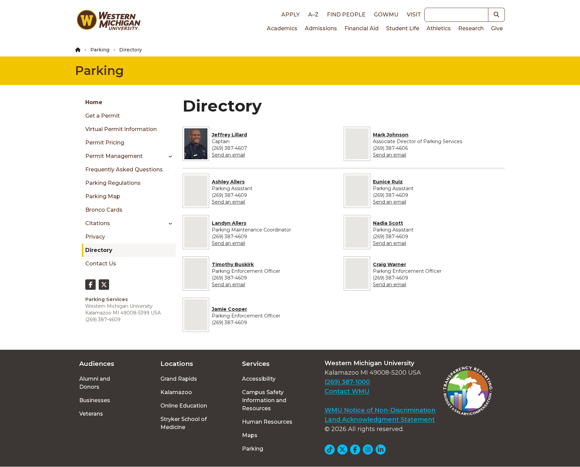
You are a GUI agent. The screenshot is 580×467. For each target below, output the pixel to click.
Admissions (321, 28)
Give (497, 28)
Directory (98, 250)
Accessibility (259, 379)
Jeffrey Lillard (229, 135)
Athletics (439, 28)
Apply (290, 14)
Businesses (94, 400)
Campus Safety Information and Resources (264, 400)
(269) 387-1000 (347, 382)
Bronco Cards (104, 210)
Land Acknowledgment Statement (380, 419)
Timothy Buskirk (233, 264)
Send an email (228, 155)
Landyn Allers (229, 223)
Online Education (183, 405)
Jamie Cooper (229, 309)
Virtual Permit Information (121, 129)
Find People (346, 14)
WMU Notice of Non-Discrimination (380, 410)
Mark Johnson (390, 135)
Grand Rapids (178, 379)
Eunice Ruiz (388, 182)
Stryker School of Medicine (183, 423)
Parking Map (102, 196)
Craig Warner (389, 264)
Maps (249, 435)
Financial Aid (361, 28)
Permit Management (114, 156)
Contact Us (100, 263)
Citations (97, 223)
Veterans (91, 414)
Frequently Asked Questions (124, 169)
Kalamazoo (176, 392)
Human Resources (267, 422)
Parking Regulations (113, 183)
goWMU (386, 14)
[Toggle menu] (168, 156)
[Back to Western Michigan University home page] (108, 21)
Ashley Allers (228, 182)
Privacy (95, 237)
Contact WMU (347, 391)
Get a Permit (102, 116)
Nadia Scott (388, 223)
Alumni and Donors (94, 383)
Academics (282, 28)
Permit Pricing (104, 142)
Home (93, 102)
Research (471, 28)
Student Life (402, 28)
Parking (99, 50)
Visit (414, 14)
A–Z (313, 14)
